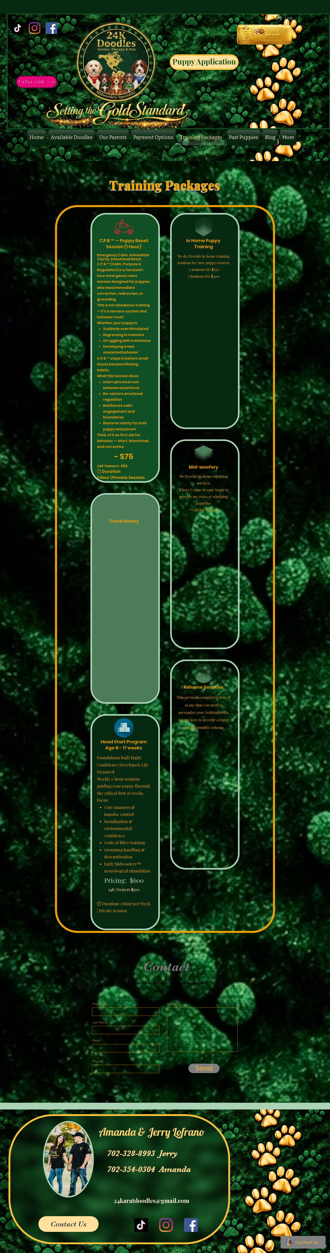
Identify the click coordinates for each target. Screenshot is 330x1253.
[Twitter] (161, 991)
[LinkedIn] (168, 991)
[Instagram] (34, 28)
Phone (96, 1061)
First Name (100, 1003)
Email (96, 1040)
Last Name (100, 1022)
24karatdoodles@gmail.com (151, 1200)
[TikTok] (18, 28)
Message (173, 1003)
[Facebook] (51, 28)
